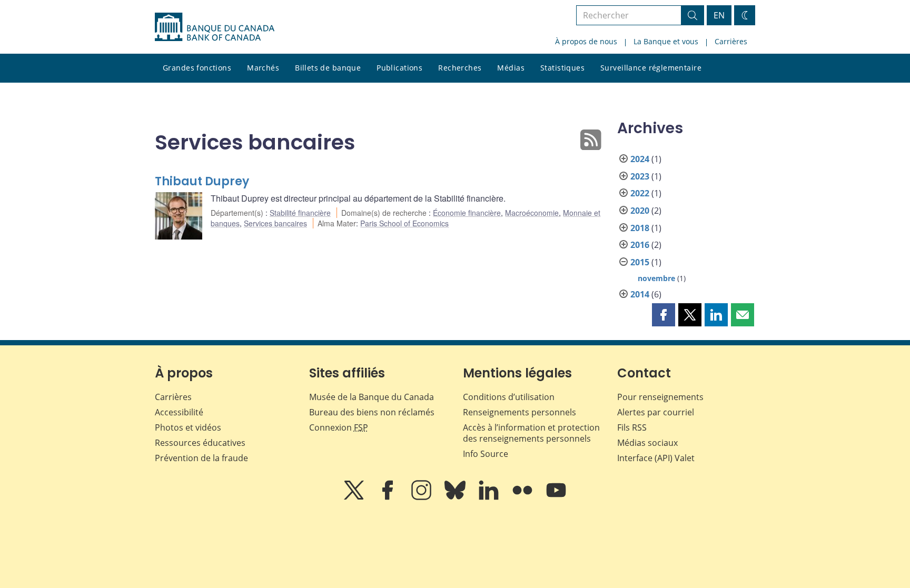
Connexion (338, 427)
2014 (639, 294)
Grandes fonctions (197, 68)
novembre (656, 278)
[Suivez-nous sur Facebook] (388, 497)
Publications (399, 68)
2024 (639, 159)
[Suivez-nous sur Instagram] (422, 497)
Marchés (263, 68)
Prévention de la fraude (201, 458)
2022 (639, 193)
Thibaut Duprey (202, 181)
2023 (639, 176)
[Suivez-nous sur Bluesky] (456, 497)
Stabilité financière (300, 212)
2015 (639, 262)
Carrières (731, 41)
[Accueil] (214, 27)
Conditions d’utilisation (509, 397)
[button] (663, 314)
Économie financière (467, 212)
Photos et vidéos (188, 427)
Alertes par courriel (655, 412)
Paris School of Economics (404, 223)
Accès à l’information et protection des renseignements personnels (531, 433)
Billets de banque (328, 68)
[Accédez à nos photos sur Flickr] (523, 497)
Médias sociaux (647, 443)
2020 (639, 210)
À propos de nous (586, 41)
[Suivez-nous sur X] (355, 497)
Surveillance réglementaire (650, 68)
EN (719, 15)
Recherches (459, 68)
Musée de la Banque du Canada (371, 397)
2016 (639, 245)
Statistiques (562, 68)
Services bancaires (275, 223)
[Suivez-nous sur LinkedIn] (490, 497)
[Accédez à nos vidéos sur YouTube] (556, 497)
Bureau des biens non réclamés (371, 412)
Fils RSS (632, 427)
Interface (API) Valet (656, 458)
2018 (639, 228)
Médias (511, 68)
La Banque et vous (666, 41)
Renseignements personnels (519, 412)
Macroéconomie (532, 212)
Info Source (485, 454)
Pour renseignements (660, 397)
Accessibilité (179, 412)
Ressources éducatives (200, 443)
